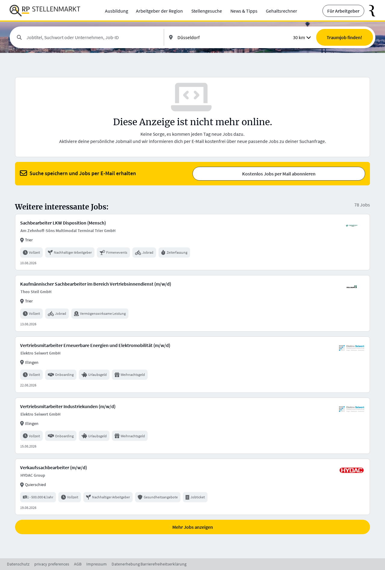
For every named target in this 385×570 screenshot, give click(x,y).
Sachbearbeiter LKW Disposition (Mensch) (63, 223)
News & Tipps (243, 11)
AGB (78, 564)
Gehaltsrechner (281, 11)
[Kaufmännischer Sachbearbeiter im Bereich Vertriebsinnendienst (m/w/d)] (192, 303)
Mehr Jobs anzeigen (192, 527)
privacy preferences (51, 564)
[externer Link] (369, 11)
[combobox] (92, 37)
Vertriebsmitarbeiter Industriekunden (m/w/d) (68, 406)
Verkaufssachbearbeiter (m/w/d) (53, 467)
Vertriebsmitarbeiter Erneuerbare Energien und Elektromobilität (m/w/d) (95, 345)
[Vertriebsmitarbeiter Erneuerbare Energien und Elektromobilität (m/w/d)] (192, 364)
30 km (299, 37)
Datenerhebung (126, 564)
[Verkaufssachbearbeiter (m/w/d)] (192, 487)
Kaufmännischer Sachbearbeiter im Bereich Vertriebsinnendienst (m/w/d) (95, 284)
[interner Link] (45, 11)
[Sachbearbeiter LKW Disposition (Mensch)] (192, 242)
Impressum (96, 564)
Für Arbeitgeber (343, 11)
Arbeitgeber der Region (159, 11)
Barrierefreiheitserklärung (163, 564)
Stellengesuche (206, 11)
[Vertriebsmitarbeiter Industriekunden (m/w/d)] (192, 426)
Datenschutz (18, 564)
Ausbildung (116, 11)
